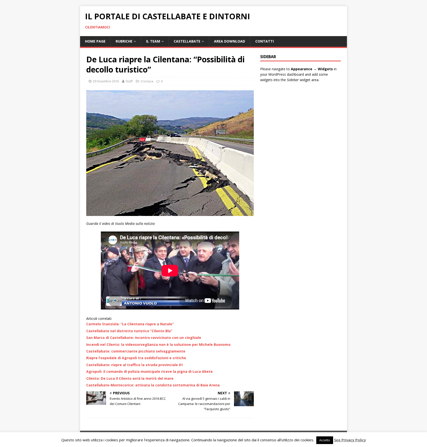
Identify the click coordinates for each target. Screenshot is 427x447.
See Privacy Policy (350, 439)
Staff (129, 81)
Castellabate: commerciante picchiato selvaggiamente (135, 351)
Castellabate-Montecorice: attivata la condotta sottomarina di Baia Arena (153, 385)
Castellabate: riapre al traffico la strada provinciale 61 (134, 364)
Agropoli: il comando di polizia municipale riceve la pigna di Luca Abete (149, 371)
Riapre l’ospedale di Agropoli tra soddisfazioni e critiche (136, 357)
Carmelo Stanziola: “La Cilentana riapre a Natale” (130, 324)
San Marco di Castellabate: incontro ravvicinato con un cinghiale (143, 337)
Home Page (95, 41)
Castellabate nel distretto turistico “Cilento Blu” (129, 331)
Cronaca (147, 81)
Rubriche (124, 41)
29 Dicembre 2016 (106, 81)
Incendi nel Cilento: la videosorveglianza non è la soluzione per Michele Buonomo (158, 344)
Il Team (153, 41)
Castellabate (187, 41)
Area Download (229, 41)
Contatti (264, 41)
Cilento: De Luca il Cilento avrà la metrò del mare (129, 378)
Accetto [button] (324, 440)
